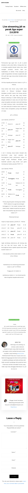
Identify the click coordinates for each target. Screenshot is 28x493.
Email (13, 460)
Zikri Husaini (5, 2)
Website (13, 468)
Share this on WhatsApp (14, 42)
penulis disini (20, 353)
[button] (26, 9)
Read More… (14, 407)
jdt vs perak (7, 326)
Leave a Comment (18, 35)
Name (14, 452)
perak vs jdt (19, 334)
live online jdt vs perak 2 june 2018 (10, 330)
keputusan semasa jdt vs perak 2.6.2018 (16, 328)
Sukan (14, 324)
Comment (13, 432)
